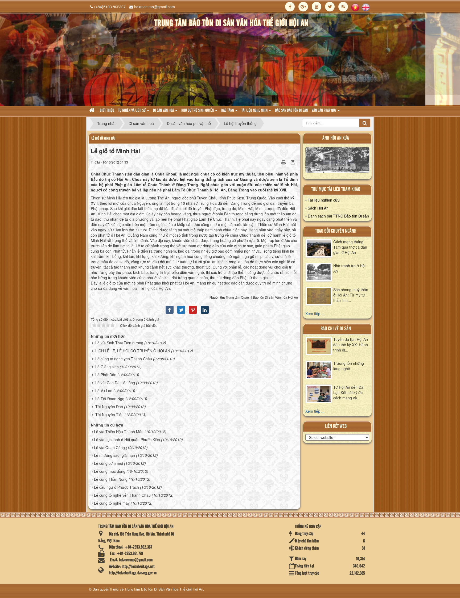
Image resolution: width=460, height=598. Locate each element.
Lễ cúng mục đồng (109, 471)
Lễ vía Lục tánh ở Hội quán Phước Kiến (127, 439)
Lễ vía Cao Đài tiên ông (115, 382)
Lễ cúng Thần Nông (111, 479)
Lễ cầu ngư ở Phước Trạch (116, 487)
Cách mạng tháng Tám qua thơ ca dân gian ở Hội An (350, 247)
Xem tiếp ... (315, 313)
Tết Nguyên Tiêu (109, 414)
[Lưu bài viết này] (294, 162)
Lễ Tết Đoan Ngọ (109, 398)
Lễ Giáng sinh (107, 366)
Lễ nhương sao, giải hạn (114, 455)
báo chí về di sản (336, 329)
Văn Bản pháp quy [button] (324, 110)
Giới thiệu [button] (107, 110)
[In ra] (284, 162)
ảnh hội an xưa (335, 138)
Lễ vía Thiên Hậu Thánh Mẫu (118, 431)
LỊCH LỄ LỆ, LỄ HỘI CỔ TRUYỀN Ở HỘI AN (132, 350)
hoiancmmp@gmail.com (154, 6)
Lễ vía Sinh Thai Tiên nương (119, 342)
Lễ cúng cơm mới (108, 463)
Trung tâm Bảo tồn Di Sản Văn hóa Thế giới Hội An (164, 589)
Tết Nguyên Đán (109, 406)
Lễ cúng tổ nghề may (112, 503)
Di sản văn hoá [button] (164, 110)
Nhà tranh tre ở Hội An (349, 268)
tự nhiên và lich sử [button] (132, 110)
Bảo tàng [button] (228, 110)
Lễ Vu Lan (103, 390)
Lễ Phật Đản (105, 374)
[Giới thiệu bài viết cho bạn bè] (277, 162)
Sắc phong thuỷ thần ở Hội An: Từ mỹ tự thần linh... (350, 295)
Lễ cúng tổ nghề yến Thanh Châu (123, 358)
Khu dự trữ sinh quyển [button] (198, 110)
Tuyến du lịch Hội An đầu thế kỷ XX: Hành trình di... (350, 345)
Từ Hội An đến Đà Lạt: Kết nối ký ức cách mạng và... (348, 392)
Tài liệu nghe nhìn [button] (254, 110)
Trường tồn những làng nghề (348, 366)
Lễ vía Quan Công (109, 447)
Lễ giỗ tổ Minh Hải (103, 138)
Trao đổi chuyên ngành (335, 231)
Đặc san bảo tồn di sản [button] (291, 110)
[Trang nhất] (92, 111)
